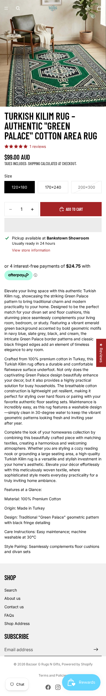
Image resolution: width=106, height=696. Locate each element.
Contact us (14, 606)
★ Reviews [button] (101, 352)
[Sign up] (96, 649)
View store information (31, 250)
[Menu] (6, 8)
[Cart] (99, 8)
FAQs (9, 615)
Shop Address (17, 623)
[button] (53, 225)
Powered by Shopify (77, 664)
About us (12, 598)
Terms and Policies (53, 675)
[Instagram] (58, 687)
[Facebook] (48, 687)
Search (10, 590)
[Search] (18, 8)
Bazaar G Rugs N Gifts (43, 664)
